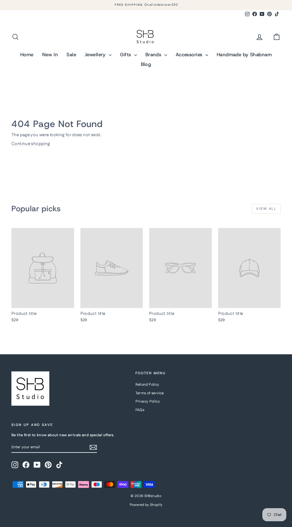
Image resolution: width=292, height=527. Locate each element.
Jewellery (96, 54)
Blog (146, 64)
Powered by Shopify (146, 504)
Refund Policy (147, 384)
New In (50, 54)
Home (27, 54)
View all (266, 208)
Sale (71, 54)
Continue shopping (30, 144)
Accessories (190, 54)
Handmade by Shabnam (244, 54)
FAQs (140, 410)
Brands (154, 54)
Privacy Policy (147, 401)
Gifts (126, 54)
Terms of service (149, 393)
